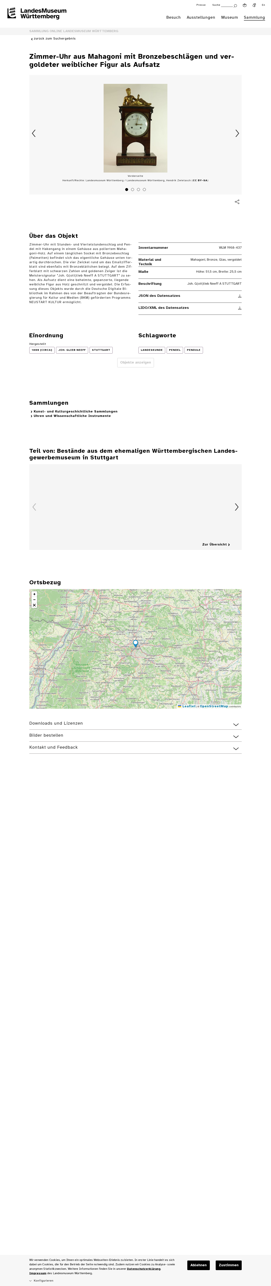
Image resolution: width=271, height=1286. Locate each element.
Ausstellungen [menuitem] (201, 17)
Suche (216, 5)
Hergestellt (37, 344)
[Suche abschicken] (235, 5)
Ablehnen (198, 1265)
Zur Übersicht (214, 544)
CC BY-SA (200, 180)
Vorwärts (237, 133)
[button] (135, 644)
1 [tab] (127, 190)
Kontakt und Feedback (53, 747)
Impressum (37, 1273)
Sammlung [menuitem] (254, 17)
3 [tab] (139, 190)
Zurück (33, 133)
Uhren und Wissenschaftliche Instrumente (72, 416)
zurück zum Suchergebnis (55, 38)
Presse (201, 5)
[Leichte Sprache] (244, 5)
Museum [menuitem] (229, 17)
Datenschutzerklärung (143, 1268)
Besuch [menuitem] (173, 17)
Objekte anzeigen (135, 362)
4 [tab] (145, 190)
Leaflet (188, 706)
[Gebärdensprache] (254, 5)
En (263, 5)
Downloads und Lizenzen (56, 723)
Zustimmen (229, 1265)
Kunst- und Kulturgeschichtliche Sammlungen (76, 411)
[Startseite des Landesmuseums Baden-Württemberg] (36, 15)
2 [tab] (133, 190)
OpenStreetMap (214, 706)
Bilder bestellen (46, 735)
